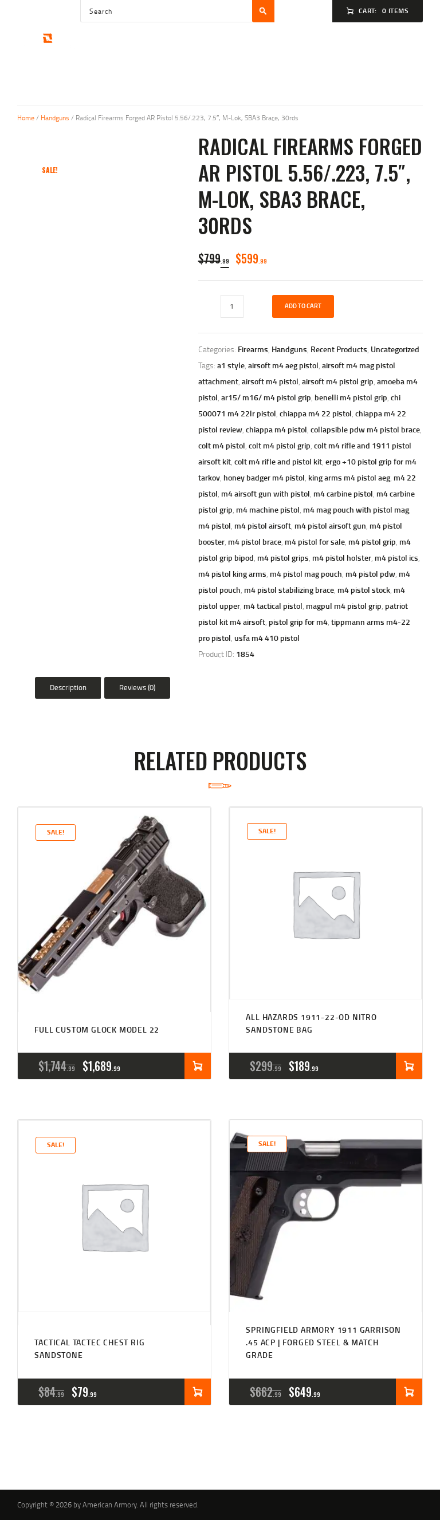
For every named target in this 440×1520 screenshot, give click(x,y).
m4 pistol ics (396, 557)
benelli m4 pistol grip (351, 397)
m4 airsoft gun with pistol (265, 493)
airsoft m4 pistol (270, 381)
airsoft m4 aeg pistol (283, 365)
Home (25, 118)
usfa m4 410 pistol (267, 637)
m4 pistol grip (372, 541)
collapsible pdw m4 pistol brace (365, 429)
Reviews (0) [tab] (137, 687)
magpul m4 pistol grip (344, 605)
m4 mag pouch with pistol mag (356, 509)
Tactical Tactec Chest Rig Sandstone (89, 1348)
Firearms (253, 349)
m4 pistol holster (341, 557)
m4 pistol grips (283, 557)
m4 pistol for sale (315, 541)
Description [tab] (68, 687)
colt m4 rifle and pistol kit (278, 461)
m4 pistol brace (254, 541)
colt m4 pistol (221, 445)
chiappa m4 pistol (276, 429)
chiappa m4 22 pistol (316, 413)
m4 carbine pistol (343, 493)
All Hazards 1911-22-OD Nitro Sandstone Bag (311, 1023)
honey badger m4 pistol (264, 477)
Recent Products (339, 349)
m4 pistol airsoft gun (330, 525)
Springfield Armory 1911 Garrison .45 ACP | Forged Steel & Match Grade (323, 1342)
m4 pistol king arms (232, 573)
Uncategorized (395, 349)
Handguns (55, 118)
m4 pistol (214, 525)
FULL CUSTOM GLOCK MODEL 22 (96, 1029)
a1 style (231, 365)
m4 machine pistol (268, 509)
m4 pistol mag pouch (306, 573)
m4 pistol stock (363, 589)
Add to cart (303, 305)
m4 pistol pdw (370, 573)
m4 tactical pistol (272, 605)
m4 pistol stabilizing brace (289, 589)
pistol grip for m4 (298, 621)
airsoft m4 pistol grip (338, 381)
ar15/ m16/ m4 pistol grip (266, 397)
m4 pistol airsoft (262, 525)
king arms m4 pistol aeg (349, 477)
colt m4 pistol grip (280, 445)
